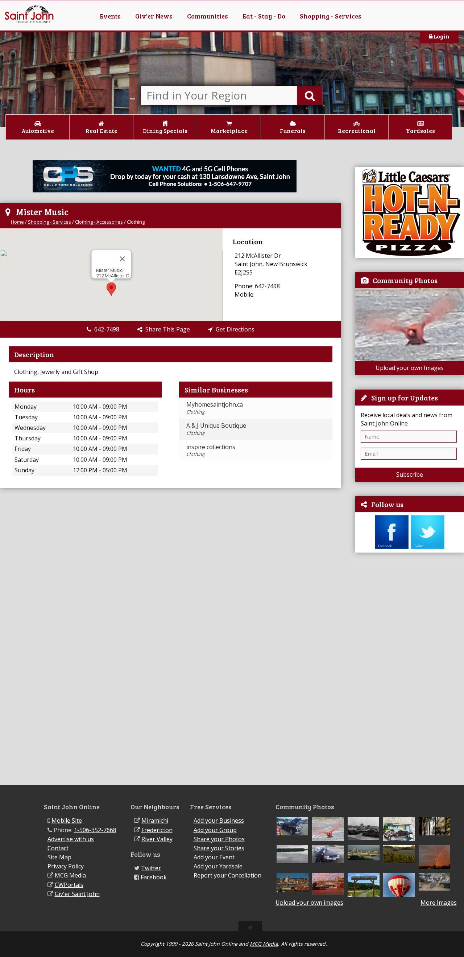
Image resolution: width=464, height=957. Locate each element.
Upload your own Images (410, 368)
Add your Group (215, 830)
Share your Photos (219, 839)
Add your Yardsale (218, 866)
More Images (438, 902)
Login (441, 36)
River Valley (157, 839)
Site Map (59, 857)
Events (110, 16)
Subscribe (409, 474)
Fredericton (157, 830)
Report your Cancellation (227, 875)
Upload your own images (309, 903)
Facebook (154, 877)
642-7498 (105, 329)
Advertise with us (70, 839)
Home (17, 222)
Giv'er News (154, 16)
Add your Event (214, 857)
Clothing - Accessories (99, 222)
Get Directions (233, 329)
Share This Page (166, 329)
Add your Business (219, 820)
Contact (58, 848)
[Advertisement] (409, 669)
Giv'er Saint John (77, 894)
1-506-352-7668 (95, 830)
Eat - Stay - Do (264, 16)
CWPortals (69, 885)
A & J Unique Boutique (216, 429)
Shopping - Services (330, 16)
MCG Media (70, 875)
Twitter (151, 868)
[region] (111, 274)
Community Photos (405, 280)
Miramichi (154, 820)
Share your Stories (219, 848)
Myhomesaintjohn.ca (214, 407)
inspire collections (210, 450)
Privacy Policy (65, 866)
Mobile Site (66, 820)
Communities (207, 16)
